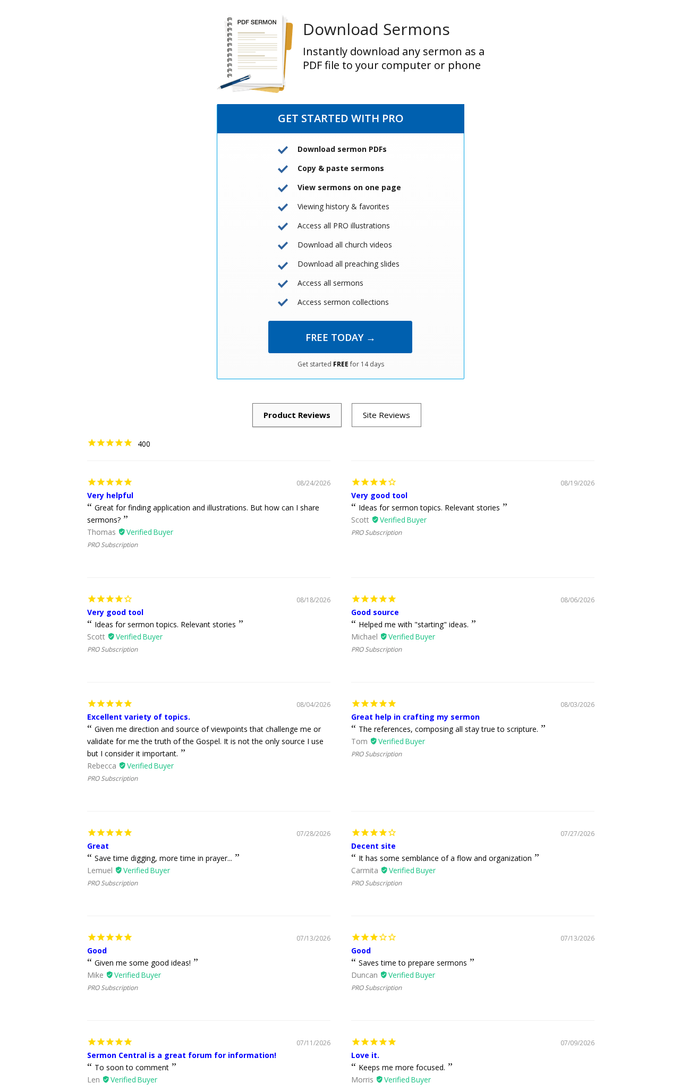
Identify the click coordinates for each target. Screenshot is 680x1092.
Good (97, 950)
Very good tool (379, 495)
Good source (375, 612)
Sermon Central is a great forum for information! (181, 1055)
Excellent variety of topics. (138, 717)
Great (98, 846)
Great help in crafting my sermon (415, 717)
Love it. (365, 1055)
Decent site (373, 846)
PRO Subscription (112, 544)
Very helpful (110, 495)
